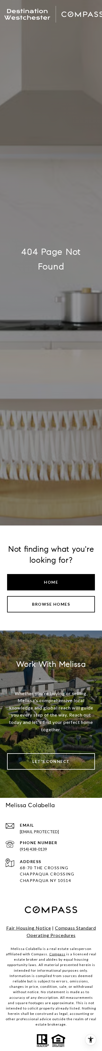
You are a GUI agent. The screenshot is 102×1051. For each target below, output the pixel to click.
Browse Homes (51, 604)
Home (51, 582)
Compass (57, 954)
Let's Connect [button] (51, 761)
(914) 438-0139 (33, 849)
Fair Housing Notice (28, 927)
